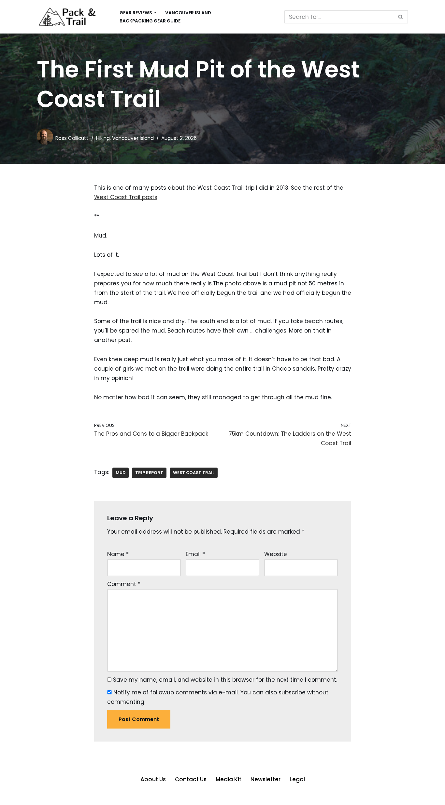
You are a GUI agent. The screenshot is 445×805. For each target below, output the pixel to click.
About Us (153, 779)
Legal (297, 779)
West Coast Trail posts (125, 197)
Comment (123, 584)
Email (195, 554)
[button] (155, 13)
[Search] (401, 16)
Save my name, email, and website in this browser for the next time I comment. (225, 680)
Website (275, 554)
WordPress (105, 796)
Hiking (103, 138)
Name (118, 554)
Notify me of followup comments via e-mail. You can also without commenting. (217, 697)
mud (120, 472)
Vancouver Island (188, 13)
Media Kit (228, 779)
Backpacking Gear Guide (150, 21)
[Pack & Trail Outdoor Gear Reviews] (72, 17)
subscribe (292, 692)
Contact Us (191, 779)
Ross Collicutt (72, 138)
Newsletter (265, 779)
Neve (44, 796)
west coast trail (193, 472)
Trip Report (149, 472)
